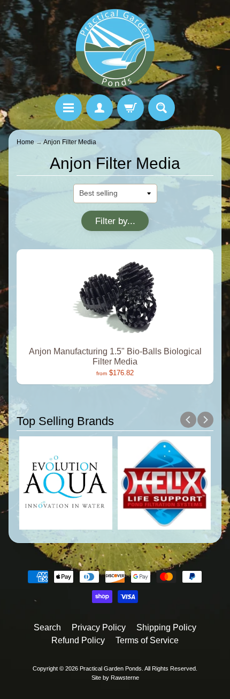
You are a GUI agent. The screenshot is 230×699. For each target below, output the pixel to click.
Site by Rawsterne (115, 677)
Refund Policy (78, 640)
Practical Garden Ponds (111, 668)
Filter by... (115, 221)
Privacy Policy (99, 627)
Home (25, 142)
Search (47, 627)
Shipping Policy (166, 627)
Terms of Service (147, 640)
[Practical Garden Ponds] (115, 49)
